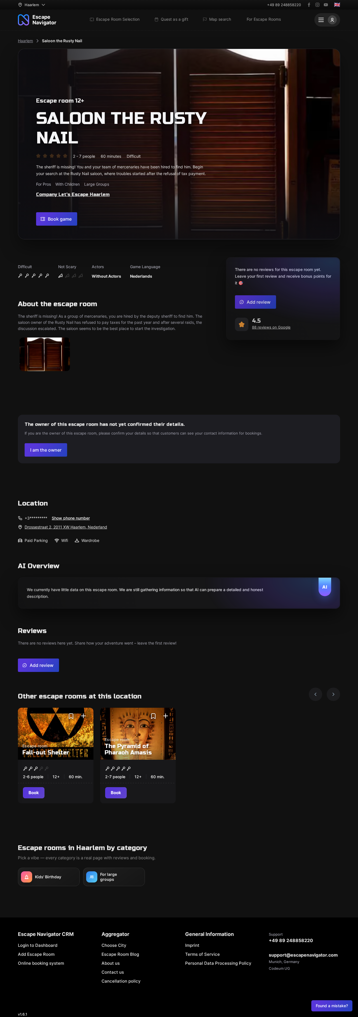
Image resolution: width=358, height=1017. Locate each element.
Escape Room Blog (120, 954)
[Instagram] (317, 4)
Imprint (192, 945)
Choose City (114, 945)
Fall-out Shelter (45, 752)
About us (111, 963)
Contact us (113, 972)
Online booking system (41, 963)
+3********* (36, 518)
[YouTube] (325, 4)
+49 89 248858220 (284, 5)
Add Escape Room (36, 954)
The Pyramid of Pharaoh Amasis (128, 749)
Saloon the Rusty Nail (62, 40)
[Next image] (333, 694)
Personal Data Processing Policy (218, 963)
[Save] (71, 716)
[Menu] (327, 20)
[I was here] (83, 716)
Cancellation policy (121, 981)
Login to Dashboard (37, 945)
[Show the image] (45, 354)
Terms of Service (202, 954)
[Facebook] (309, 4)
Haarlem (25, 40)
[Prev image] (315, 694)
